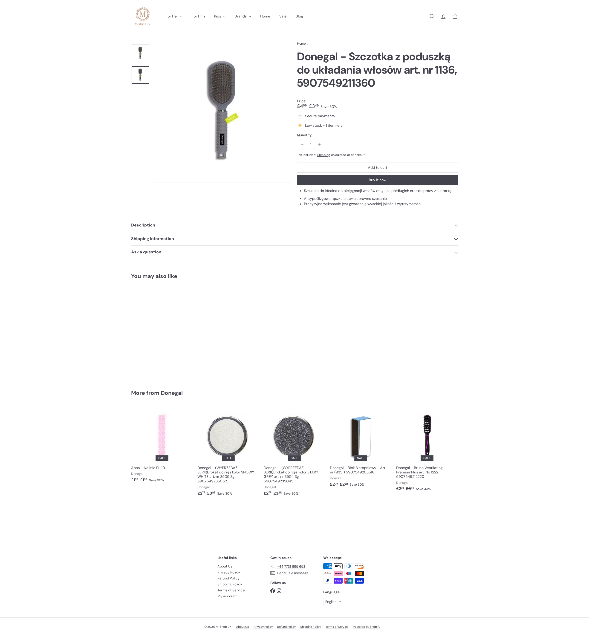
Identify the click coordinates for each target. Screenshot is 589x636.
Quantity (304, 135)
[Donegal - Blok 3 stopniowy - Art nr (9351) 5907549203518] (361, 449)
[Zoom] (222, 113)
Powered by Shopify (366, 627)
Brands (241, 16)
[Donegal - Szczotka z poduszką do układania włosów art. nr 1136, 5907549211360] (156, 331)
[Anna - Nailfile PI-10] (162, 446)
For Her (172, 16)
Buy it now (377, 180)
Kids (218, 16)
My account (227, 596)
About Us (224, 566)
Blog (299, 16)
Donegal (172, 392)
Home (265, 16)
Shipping (323, 155)
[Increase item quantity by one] (319, 144)
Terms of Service (231, 590)
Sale (282, 16)
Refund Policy (228, 578)
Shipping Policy (229, 584)
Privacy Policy (228, 572)
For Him (198, 16)
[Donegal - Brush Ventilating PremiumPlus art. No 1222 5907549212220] (427, 451)
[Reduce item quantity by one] (302, 144)
